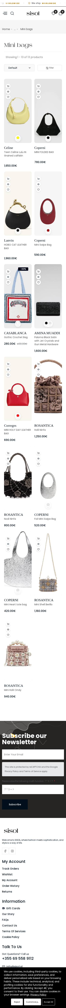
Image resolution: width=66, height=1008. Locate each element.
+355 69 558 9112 (18, 958)
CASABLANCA (15, 333)
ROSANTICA (43, 425)
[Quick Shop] (38, 271)
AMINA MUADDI (47, 333)
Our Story (8, 914)
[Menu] (4, 13)
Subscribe (15, 804)
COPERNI (41, 514)
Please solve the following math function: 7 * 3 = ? (27, 781)
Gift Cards (12, 908)
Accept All (48, 1002)
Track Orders (10, 868)
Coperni (39, 148)
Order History (10, 886)
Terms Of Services (14, 931)
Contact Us (9, 925)
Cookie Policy (10, 937)
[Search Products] (12, 13)
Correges (10, 425)
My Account (9, 880)
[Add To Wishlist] (8, 97)
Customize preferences (33, 1002)
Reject (17, 1002)
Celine (8, 148)
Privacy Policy (12, 771)
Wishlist (7, 874)
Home (6, 29)
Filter (51, 67)
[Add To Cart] (8, 86)
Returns (7, 891)
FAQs (5, 920)
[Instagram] (12, 851)
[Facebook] (5, 851)
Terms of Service (32, 771)
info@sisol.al (14, 967)
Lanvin (9, 240)
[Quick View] (8, 91)
